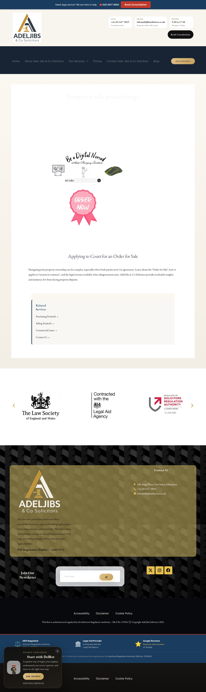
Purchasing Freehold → (47, 316)
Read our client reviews (153, 644)
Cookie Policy (123, 613)
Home (16, 61)
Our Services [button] (77, 61)
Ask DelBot (33, 676)
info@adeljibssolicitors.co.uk (151, 21)
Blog (156, 61)
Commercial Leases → (46, 330)
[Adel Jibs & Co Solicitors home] (46, 27)
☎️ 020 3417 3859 (109, 4)
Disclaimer (102, 613)
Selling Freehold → (45, 323)
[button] (13, 405)
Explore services (33, 683)
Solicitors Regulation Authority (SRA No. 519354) (130, 656)
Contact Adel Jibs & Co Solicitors (127, 61)
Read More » (35, 288)
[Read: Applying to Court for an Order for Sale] (83, 185)
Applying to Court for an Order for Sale (103, 256)
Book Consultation (136, 4)
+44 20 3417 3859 (120, 21)
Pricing (97, 61)
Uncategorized (55, 262)
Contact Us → (43, 337)
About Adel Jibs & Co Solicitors (44, 61)
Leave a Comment (37, 262)
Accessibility (81, 613)
